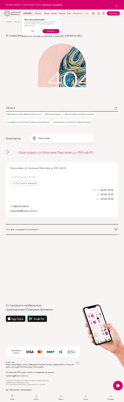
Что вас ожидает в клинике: (22, 229)
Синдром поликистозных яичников (28, 122)
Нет (33, 31)
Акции (54, 13)
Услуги (38, 13)
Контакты (77, 13)
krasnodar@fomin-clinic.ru (23, 211)
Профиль (111, 399)
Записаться (113, 13)
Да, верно (51, 31)
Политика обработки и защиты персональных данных (27, 381)
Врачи (46, 13)
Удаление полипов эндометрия (72, 122)
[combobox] (62, 138)
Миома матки (53, 114)
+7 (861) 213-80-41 (19, 206)
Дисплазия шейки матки (79, 114)
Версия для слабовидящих (20, 390)
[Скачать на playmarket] (37, 319)
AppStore (47, 4)
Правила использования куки (17, 383)
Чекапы (62, 13)
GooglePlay (57, 4)
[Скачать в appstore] (15, 319)
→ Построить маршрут (25, 183)
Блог (69, 13)
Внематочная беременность (24, 114)
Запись (60, 399)
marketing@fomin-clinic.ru (17, 376)
